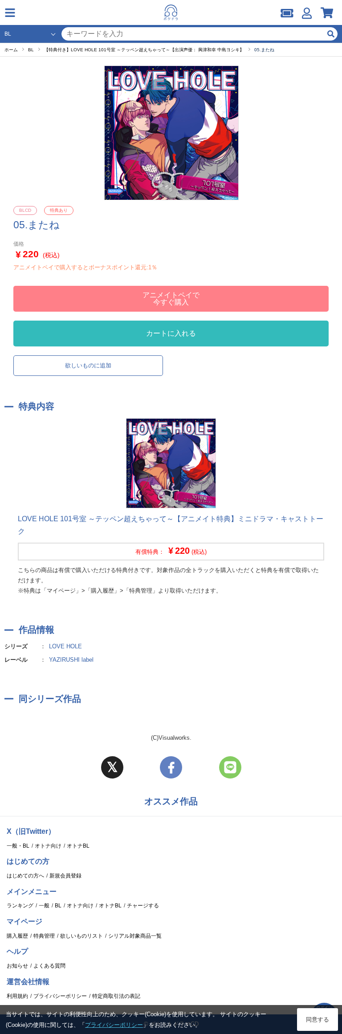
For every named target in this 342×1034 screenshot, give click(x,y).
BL (58, 905)
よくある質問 (49, 966)
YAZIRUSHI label (71, 659)
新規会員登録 (65, 876)
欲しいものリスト (81, 936)
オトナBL (78, 846)
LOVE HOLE (65, 646)
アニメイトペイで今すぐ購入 (171, 298)
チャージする (143, 905)
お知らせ (17, 966)
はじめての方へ (25, 876)
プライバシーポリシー (60, 996)
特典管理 (44, 936)
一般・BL (18, 846)
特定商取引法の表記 (116, 996)
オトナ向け (48, 846)
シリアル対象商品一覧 (135, 936)
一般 (44, 905)
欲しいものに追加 (88, 365)
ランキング (20, 905)
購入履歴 (17, 936)
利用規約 (17, 996)
